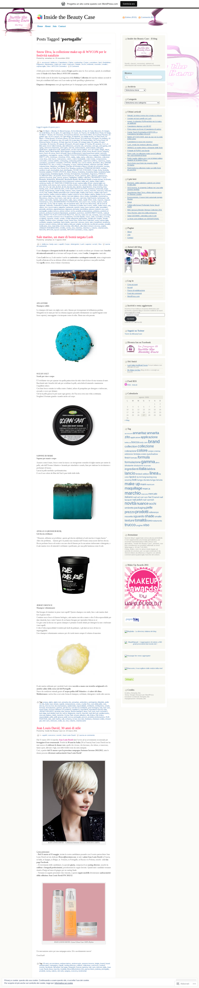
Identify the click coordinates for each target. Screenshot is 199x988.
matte (58, 196)
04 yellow (94, 142)
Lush (82, 244)
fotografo (72, 967)
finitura (74, 172)
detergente (75, 244)
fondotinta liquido (57, 174)
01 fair (84, 131)
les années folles (85, 185)
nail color (83, 198)
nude (105, 202)
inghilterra (76, 710)
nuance (99, 202)
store (87, 222)
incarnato (107, 179)
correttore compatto (55, 163)
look (46, 189)
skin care (45, 721)
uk (64, 721)
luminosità (99, 189)
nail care (76, 198)
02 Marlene (76, 137)
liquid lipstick (87, 187)
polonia (98, 969)
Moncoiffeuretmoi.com (75, 969)
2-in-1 (104, 144)
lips (74, 187)
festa (100, 170)
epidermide (71, 706)
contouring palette (75, 161)
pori (106, 209)
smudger (60, 220)
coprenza (101, 161)
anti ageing (103, 146)
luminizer (91, 189)
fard (100, 62)
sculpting (42, 218)
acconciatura (54, 963)
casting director (70, 965)
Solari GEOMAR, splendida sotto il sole (142, 216)
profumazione (87, 211)
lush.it (65, 713)
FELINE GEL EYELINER (82, 170)
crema (157, 451)
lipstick (79, 187)
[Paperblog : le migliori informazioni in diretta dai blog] (132, 622)
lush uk (59, 713)
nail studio (48, 200)
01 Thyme (83, 133)
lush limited (51, 713)
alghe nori (57, 702)
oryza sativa (53, 207)
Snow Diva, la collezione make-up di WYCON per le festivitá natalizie (71, 53)
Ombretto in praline (61, 205)
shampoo (88, 719)
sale (49, 719)
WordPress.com (133, 296)
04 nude (75, 142)
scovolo (106, 217)
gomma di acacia (45, 177)
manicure (79, 191)
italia (83, 181)
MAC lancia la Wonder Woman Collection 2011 (144, 210)
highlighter (73, 177)
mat (45, 192)
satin (93, 217)
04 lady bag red (65, 142)
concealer (43, 161)
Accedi (129, 287)
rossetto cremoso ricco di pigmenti (59, 217)
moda (86, 196)
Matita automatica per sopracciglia (66, 192)
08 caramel (97, 144)
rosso (88, 217)
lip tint (64, 187)
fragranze (40, 64)
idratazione (51, 179)
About (129, 202)
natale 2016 (87, 200)
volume (94, 228)
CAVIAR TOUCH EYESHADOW (75, 155)
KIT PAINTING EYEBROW (62, 183)
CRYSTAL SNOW (70, 163)
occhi (84, 64)
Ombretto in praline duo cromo (80, 205)
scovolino (99, 217)
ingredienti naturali (54, 181)
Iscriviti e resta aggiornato (139, 306)
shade (56, 218)
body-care (53, 244)
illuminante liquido (71, 179)
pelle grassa (58, 717)
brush (99, 151)
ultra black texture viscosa (90, 226)
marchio (93, 191)
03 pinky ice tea (55, 140)
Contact (130, 238)
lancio (54, 185)
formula (67, 174)
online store (102, 205)
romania (95, 215)
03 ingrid (95, 138)
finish (69, 172)
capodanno (43, 155)
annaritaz (48, 58)
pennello (42, 209)
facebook (48, 967)
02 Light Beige (65, 137)
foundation (85, 174)
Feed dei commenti (134, 293)
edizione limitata (83, 164)
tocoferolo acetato (97, 224)
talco (91, 222)
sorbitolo (42, 222)
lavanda (57, 711)
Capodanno (62, 62)
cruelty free (85, 704)
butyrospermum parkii (91, 153)
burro (41, 153)
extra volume (44, 168)
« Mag (127, 420)
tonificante (43, 226)
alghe (51, 702)
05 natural (60, 144)
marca (86, 191)
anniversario (76, 963)
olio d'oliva (91, 715)
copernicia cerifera (90, 161)
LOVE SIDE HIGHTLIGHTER (76, 189)
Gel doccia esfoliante (79, 708)
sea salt (81, 719)
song (97, 220)
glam (88, 176)
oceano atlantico (80, 715)
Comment (74, 66)
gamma (83, 176)
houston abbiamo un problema (60, 710)
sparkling (56, 222)
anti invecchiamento (51, 148)
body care (49, 704)
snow (66, 220)
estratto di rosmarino (95, 166)
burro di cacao (49, 153)
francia (78, 967)
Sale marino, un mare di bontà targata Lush (65, 237)
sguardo (50, 218)
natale (80, 200)
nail (64, 198)
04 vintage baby (84, 142)
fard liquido (68, 170)
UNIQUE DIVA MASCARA (49, 228)
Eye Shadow (70, 168)
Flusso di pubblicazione (136, 290)
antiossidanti (90, 148)
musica (50, 198)
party (82, 207)
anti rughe (64, 148)
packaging (140, 507)
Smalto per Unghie (95, 218)
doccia (41, 706)
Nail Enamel (91, 198)
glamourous (102, 176)
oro (46, 207)
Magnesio (71, 713)
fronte (77, 176)
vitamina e (86, 228)
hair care (106, 708)
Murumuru (43, 198)
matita (50, 192)
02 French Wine (86, 135)
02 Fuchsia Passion (100, 135)
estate (107, 706)
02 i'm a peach (54, 137)
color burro (52, 159)
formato (133, 458)
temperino (98, 222)
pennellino (103, 207)
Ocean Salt (68, 715)
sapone (88, 244)
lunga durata (143, 480)
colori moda (90, 159)
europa (106, 166)
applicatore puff (54, 150)
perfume (49, 209)
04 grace (54, 142)
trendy (67, 226)
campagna (54, 965)
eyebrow (79, 168)
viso (73, 228)
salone (53, 971)
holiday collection (84, 177)
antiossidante (80, 148)
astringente (92, 702)
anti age (95, 146)
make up (57, 64)
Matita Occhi (100, 194)
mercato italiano (73, 196)
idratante (42, 179)
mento (64, 196)
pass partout (90, 207)
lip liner (58, 187)
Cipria (71, 62)
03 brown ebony (62, 138)
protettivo (72, 213)
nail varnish (63, 200)
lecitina (69, 185)
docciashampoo (61, 706)
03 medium (103, 138)
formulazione (75, 174)
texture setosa (51, 224)
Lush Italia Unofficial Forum (137, 365)
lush (93, 711)
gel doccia (67, 708)
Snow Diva (73, 220)
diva (102, 163)
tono (49, 226)
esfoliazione (99, 706)
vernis (68, 228)
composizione (101, 159)
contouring (78, 62)
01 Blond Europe (64, 131)
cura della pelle (96, 704)
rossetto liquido (79, 217)
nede (94, 200)
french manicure (68, 176)
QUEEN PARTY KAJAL (94, 213)
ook (109, 205)
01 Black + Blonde (50, 131)
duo (53, 164)
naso (75, 200)
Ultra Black (75, 226)
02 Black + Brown (46, 135)
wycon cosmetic (60, 230)
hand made (43, 710)
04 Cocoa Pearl (99, 140)
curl (79, 163)
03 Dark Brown (74, 138)
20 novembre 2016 (62, 58)
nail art (69, 198)
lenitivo (76, 185)
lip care (46, 187)
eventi (59, 735)
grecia (59, 177)
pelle (97, 207)
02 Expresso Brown (71, 135)
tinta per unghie (75, 224)
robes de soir (86, 215)
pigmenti (68, 209)
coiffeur (79, 965)
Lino (89, 711)
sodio (60, 721)
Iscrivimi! (130, 319)
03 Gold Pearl (86, 138)
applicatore (43, 150)
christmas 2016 (64, 157)
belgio (102, 150)
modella (63, 969)
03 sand (65, 140)
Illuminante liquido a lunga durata (91, 179)
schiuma (68, 719)
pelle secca (68, 717)
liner (40, 187)
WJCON (42, 230)
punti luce (80, 213)
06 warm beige (78, 144)
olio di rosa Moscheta (88, 204)
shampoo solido (98, 719)
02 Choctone (58, 135)
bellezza (54, 62)
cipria (83, 157)
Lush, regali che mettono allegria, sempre (142, 145)
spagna (49, 222)
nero (51, 202)
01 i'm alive (55, 133)
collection (89, 157)
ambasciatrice (65, 963)
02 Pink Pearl (99, 137)
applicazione (65, 150)
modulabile (93, 196)
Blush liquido (55, 151)
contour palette (53, 161)
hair (101, 708)
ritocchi (77, 215)
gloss (157, 462)
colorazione (61, 159)
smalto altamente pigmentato (76, 218)
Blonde (41, 151)
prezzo (56, 211)
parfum (77, 207)
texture (42, 224)
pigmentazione (59, 209)
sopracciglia (41, 66)
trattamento (157, 521)
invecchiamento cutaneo (71, 181)
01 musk (75, 133)
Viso (48, 66)
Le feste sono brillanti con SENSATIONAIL (143, 219)
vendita (62, 228)
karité (49, 183)
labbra (151, 469)
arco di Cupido (93, 150)
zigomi (90, 230)
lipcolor (69, 187)
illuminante (49, 64)
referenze (154, 512)
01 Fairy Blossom (94, 131)
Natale (77, 64)
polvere (91, 209)
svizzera (74, 971)
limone (67, 711)
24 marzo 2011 (71, 731)
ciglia (78, 157)
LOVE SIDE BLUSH (56, 189)
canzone (103, 153)
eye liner (53, 168)
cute (104, 704)
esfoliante (90, 706)
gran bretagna (93, 708)
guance (65, 177)
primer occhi (70, 211)
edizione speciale (96, 164)
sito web (60, 971)
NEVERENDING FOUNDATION (66, 202)
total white (56, 226)
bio (43, 704)
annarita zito (78, 146)
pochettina (84, 209)
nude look (43, 204)
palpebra (62, 207)
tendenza (106, 222)
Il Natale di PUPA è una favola (138, 150)
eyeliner (104, 168)
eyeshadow (55, 170)
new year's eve (84, 202)
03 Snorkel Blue (87, 140)
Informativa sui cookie (64, 983)
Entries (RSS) (131, 17)
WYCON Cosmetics (59, 66)
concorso (51, 735)
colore (69, 159)
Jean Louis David (69, 735)
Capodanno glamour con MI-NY (139, 126)
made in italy (59, 191)
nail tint (55, 200)
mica (81, 196)
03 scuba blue (74, 140)
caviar (60, 155)
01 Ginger (105, 131)
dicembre (96, 163)
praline (50, 211)
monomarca (102, 196)
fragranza (93, 174)
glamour (94, 176)
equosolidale (81, 706)
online (95, 205)
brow (89, 151)
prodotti (78, 211)
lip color (52, 187)
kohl (49, 185)
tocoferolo (85, 224)
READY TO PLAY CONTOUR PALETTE (59, 215)
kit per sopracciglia (80, 183)
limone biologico (77, 711)
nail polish (137, 500)
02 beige (107, 133)
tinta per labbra (63, 224)
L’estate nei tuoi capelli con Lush (139, 118)
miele (54, 715)
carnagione (53, 155)
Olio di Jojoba (58, 204)
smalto (104, 64)
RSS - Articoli (132, 385)
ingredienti (43, 181)
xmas (85, 230)
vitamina (79, 228)
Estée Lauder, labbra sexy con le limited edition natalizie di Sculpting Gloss (144, 159)
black (107, 150)
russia (48, 971)
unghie (103, 226)
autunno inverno (88, 963)
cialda (73, 157)
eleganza (53, 166)
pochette (76, 209)
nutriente (60, 715)
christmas (53, 157)
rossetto (98, 64)
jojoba (92, 181)
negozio (100, 200)
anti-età (71, 148)
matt (54, 196)
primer (62, 211)
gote (54, 177)
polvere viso (99, 209)
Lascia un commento (87, 735)
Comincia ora (129, 4)
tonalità (107, 224)
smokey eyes (51, 220)
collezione (97, 157)
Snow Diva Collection (86, 220)
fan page (64, 967)
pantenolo (69, 207)
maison (68, 191)
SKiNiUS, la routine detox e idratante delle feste (145, 148)
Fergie (94, 170)
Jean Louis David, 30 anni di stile (59, 728)
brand (84, 151)
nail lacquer (101, 198)
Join (128, 235)
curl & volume (86, 163)
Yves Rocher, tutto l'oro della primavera (142, 213)
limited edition (98, 185)
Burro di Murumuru (74, 153)
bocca (135, 442)
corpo (108, 161)
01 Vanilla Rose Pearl (95, 133)
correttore (93, 62)
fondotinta (106, 62)
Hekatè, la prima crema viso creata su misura (144, 115)
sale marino (56, 719)
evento (41, 967)
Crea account (132, 284)
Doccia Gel (49, 706)
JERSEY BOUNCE (46, 711)
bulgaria (106, 151)
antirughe (99, 148)
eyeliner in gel (44, 170)
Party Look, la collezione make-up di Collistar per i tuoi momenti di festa (144, 154)
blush (47, 151)
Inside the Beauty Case (69, 17)
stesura (81, 222)
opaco (41, 207)
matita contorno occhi (75, 194)
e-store (73, 164)
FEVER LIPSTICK (59, 172)
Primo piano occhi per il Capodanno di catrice (144, 129)
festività (106, 170)
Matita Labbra (90, 194)
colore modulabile (78, 159)
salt (63, 719)
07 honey (88, 144)
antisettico (84, 702)
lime (62, 711)
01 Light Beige (65, 133)
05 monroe (52, 144)
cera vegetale (93, 155)
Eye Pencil (61, 168)
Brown (94, 151)
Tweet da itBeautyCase (133, 334)
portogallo (43, 211)
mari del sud (93, 713)
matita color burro (86, 192)
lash (58, 185)
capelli (61, 244)
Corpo (86, 62)
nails (70, 200)
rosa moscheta (104, 215)
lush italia (42, 713)
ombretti (90, 64)
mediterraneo (104, 713)
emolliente (61, 166)
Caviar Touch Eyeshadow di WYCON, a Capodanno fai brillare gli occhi (142, 133)
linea (105, 185)
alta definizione (67, 146)
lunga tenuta (49, 191)
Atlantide (101, 702)
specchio (74, 222)
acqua (45, 702)
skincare (53, 721)
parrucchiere (89, 969)
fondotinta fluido (92, 172)
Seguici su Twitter (135, 331)
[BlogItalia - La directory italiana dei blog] (140, 631)
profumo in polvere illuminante (57, 213)
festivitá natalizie (45, 172)
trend (62, 226)
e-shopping (66, 164)
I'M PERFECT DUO (98, 177)
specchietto (65, 222)
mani (64, 64)
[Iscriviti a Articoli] (126, 385)
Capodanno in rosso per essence (140, 142)
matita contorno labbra (58, 194)
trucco (130, 524)
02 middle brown (87, 137)
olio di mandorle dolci (71, 204)
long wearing (97, 187)
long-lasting (147, 477)
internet (99, 967)
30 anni (46, 963)
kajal (97, 181)
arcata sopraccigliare (79, 150)
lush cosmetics (102, 711)
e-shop (58, 164)
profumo (96, 211)
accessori (45, 62)
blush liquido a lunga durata (71, 151)
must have (58, 198)
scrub (95, 244)
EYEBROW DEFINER (92, 168)
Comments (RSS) (148, 17)
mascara (70, 64)
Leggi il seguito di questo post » (48, 127)
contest (102, 965)
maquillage (133, 488)
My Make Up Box (133, 370)
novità (93, 202)
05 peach (68, 144)
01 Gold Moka (44, 133)
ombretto (49, 205)
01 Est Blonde (76, 131)
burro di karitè (61, 153)
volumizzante (103, 228)
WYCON (50, 230)
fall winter (56, 967)
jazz (87, 181)
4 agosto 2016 (60, 240)
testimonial (82, 971)
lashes (63, 185)
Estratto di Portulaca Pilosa (76, 166)
